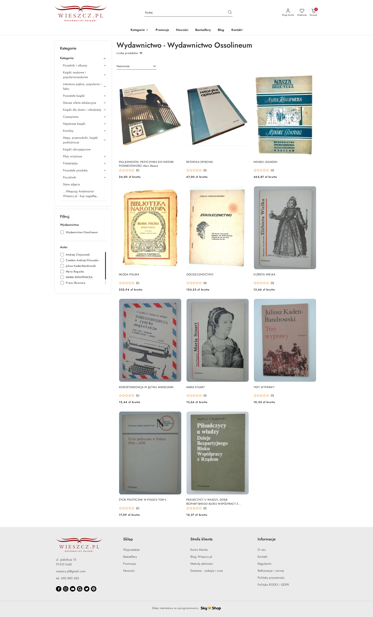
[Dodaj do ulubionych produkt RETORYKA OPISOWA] (244, 78)
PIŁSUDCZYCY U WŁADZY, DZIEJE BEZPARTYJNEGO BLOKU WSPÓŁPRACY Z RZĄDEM (212, 501)
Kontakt (262, 556)
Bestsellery (130, 556)
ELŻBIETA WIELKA (264, 274)
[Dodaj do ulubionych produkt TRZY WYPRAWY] (312, 303)
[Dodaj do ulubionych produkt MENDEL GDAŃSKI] (312, 78)
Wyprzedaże (131, 549)
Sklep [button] (128, 539)
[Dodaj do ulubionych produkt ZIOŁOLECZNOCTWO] (244, 190)
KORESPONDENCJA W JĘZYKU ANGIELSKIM (146, 387)
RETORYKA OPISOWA (199, 162)
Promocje (129, 563)
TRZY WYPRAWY (264, 387)
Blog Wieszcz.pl (201, 556)
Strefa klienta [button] (201, 539)
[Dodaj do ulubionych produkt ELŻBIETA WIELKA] (312, 190)
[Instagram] (65, 589)
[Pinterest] (93, 589)
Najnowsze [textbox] (123, 66)
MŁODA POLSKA (129, 274)
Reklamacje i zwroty (271, 570)
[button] (139, 30)
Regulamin (264, 563)
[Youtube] (72, 589)
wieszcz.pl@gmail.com (70, 571)
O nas (262, 549)
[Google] (79, 589)
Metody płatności (201, 563)
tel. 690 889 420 (67, 578)
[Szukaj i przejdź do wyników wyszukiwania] (230, 13)
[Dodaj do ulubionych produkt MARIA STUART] (244, 303)
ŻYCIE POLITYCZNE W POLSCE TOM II (142, 500)
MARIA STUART (195, 387)
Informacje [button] (267, 539)
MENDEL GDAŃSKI (265, 162)
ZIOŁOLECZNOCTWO (199, 274)
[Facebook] (58, 589)
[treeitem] (83, 58)
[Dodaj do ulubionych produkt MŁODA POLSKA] (177, 190)
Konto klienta (199, 549)
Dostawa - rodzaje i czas (206, 570)
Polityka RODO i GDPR (273, 584)
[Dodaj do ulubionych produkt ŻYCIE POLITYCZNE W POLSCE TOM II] (177, 416)
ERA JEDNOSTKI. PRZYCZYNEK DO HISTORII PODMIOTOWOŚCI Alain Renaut (146, 164)
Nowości (129, 570)
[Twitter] (86, 589)
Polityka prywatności (271, 577)
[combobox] (137, 66)
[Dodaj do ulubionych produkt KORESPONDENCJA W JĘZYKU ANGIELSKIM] (177, 303)
